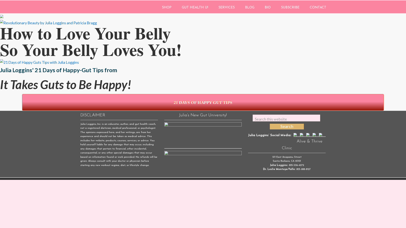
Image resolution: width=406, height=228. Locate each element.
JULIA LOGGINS (105, 6)
